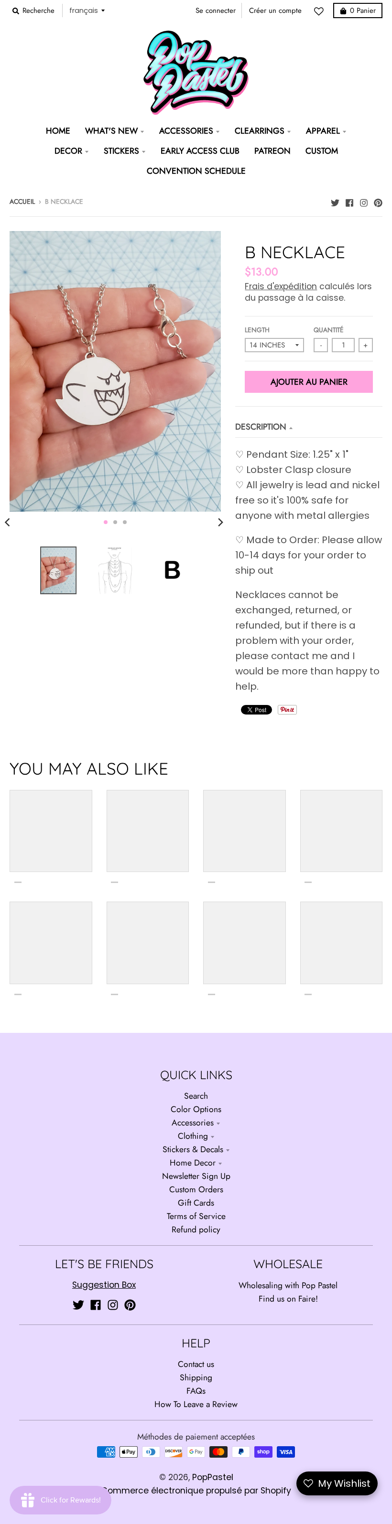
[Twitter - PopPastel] (335, 200)
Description (260, 426)
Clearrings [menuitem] (259, 131)
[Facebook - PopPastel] (349, 200)
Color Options (196, 1109)
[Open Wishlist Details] (321, 11)
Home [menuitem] (58, 131)
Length (257, 330)
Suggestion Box (104, 1285)
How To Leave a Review (196, 1404)
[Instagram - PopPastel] (363, 200)
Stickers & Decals (193, 1149)
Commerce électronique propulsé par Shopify (196, 1490)
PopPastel (212, 1477)
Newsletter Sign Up (196, 1176)
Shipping (196, 1377)
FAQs (196, 1391)
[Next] (219, 522)
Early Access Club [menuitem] (200, 151)
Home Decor (193, 1162)
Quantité (329, 330)
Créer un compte (275, 10)
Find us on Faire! (288, 1299)
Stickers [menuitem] (121, 151)
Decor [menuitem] (68, 151)
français (83, 10)
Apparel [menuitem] (323, 131)
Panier (363, 10)
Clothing (193, 1136)
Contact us (196, 1364)
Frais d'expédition (281, 286)
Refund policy (196, 1229)
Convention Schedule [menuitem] (196, 171)
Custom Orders (196, 1189)
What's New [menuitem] (111, 131)
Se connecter (216, 10)
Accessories (193, 1122)
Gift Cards (196, 1203)
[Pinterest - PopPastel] (378, 200)
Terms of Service (196, 1216)
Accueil (22, 201)
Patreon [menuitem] (272, 151)
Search (196, 1096)
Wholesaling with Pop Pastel (288, 1285)
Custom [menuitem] (321, 151)
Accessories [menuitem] (186, 131)
